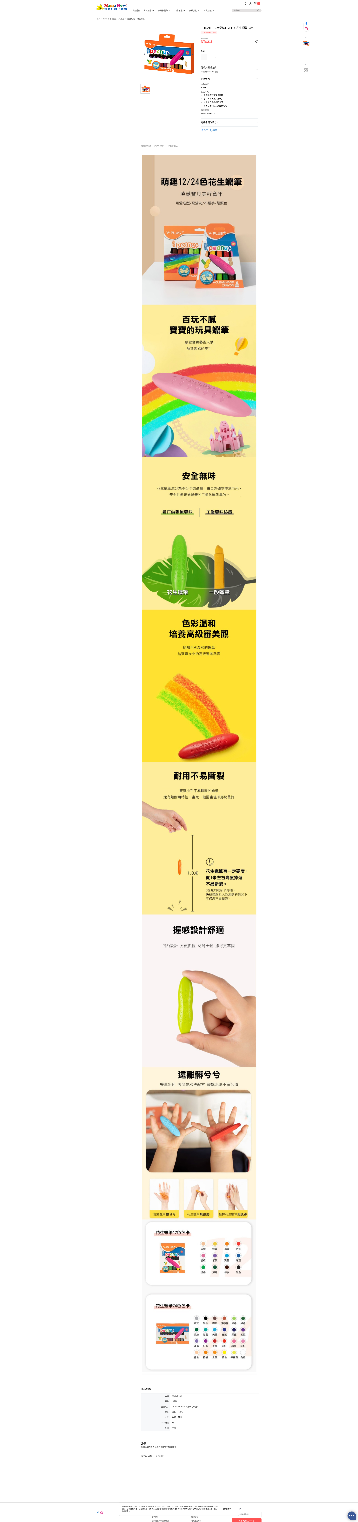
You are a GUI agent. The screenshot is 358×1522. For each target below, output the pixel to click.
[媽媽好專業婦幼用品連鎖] (112, 7)
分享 (206, 130)
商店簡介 (155, 1517)
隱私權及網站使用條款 (160, 1521)
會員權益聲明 (196, 1521)
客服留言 (194, 1517)
